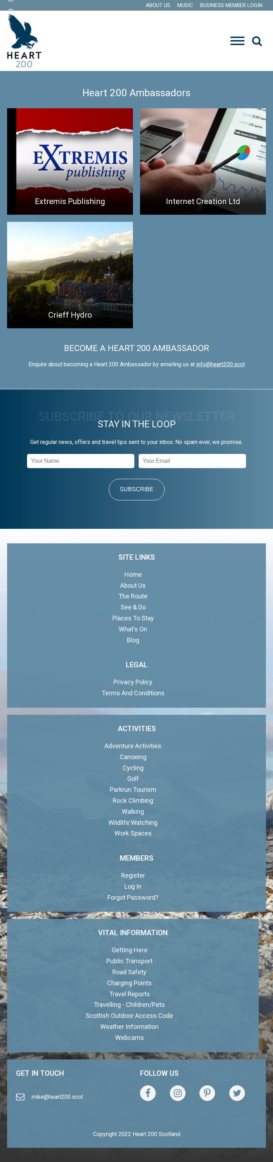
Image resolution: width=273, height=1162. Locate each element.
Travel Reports (129, 994)
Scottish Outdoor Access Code (129, 1015)
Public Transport (129, 961)
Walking (133, 811)
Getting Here (130, 950)
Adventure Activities (133, 746)
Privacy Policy (132, 682)
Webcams (129, 1037)
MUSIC (185, 5)
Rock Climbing (133, 800)
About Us (133, 585)
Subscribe (137, 489)
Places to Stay (133, 618)
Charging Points (129, 983)
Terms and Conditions (133, 693)
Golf (133, 778)
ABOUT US (158, 5)
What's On (133, 629)
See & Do (133, 607)
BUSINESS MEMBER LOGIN (231, 5)
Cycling (133, 768)
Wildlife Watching (132, 822)
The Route (133, 596)
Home (133, 574)
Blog (133, 640)
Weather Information (129, 1026)
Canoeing (133, 757)
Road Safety (129, 972)
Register (133, 875)
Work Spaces (133, 833)
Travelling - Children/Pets (129, 1004)
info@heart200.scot (220, 364)
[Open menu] (237, 41)
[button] (257, 40)
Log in (132, 886)
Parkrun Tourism (133, 789)
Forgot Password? (133, 897)
